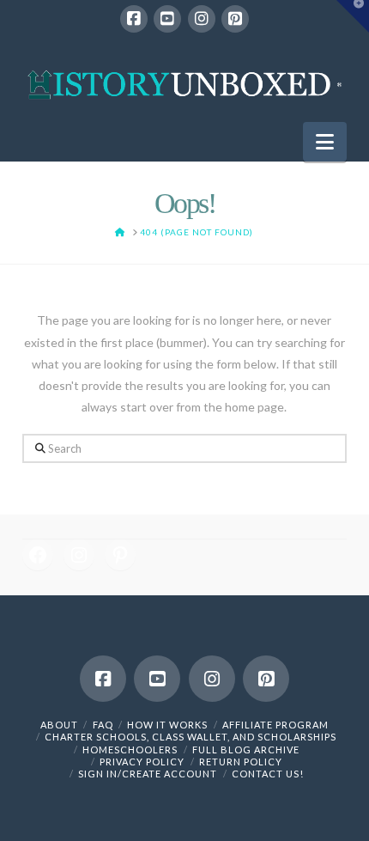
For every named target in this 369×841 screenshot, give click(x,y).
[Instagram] (201, 19)
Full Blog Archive (245, 749)
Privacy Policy (142, 761)
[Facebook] (134, 19)
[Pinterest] (235, 19)
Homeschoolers (130, 749)
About (59, 724)
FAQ (103, 724)
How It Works (167, 724)
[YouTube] (167, 19)
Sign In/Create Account (147, 773)
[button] (325, 141)
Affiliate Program (275, 724)
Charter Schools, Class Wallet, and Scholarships (190, 736)
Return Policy (240, 761)
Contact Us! (268, 773)
